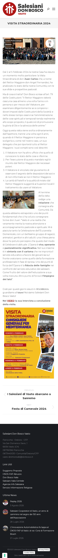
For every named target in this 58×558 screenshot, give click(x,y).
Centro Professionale (13, 41)
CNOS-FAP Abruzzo (12, 474)
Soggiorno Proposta (12, 470)
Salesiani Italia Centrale (13, 481)
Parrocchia (9, 48)
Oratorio (8, 44)
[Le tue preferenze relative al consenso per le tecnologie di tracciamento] (4, 555)
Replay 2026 (16, 501)
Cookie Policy (29, 553)
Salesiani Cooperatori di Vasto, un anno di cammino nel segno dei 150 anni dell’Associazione (29, 514)
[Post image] (5, 502)
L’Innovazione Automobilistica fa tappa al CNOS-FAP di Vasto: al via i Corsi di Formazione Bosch (32, 530)
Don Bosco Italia (10, 477)
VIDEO (10, 301)
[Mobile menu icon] (53, 9)
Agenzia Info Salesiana (13, 484)
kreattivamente (37, 555)
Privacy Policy (44, 550)
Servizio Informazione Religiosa (17, 487)
